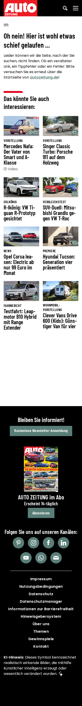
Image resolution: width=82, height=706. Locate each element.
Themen (41, 631)
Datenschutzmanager (41, 601)
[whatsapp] (41, 557)
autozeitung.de (44, 77)
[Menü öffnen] (75, 8)
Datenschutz (41, 594)
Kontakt (41, 646)
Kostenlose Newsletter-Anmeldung (41, 430)
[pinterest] (18, 542)
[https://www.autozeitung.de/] (20, 8)
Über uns (41, 624)
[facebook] (48, 542)
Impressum (41, 579)
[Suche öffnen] (65, 8)
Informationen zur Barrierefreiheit (41, 609)
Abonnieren (41, 512)
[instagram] (33, 542)
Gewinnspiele (41, 639)
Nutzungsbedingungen (41, 586)
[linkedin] (63, 542)
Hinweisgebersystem (41, 616)
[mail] (56, 557)
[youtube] (26, 557)
